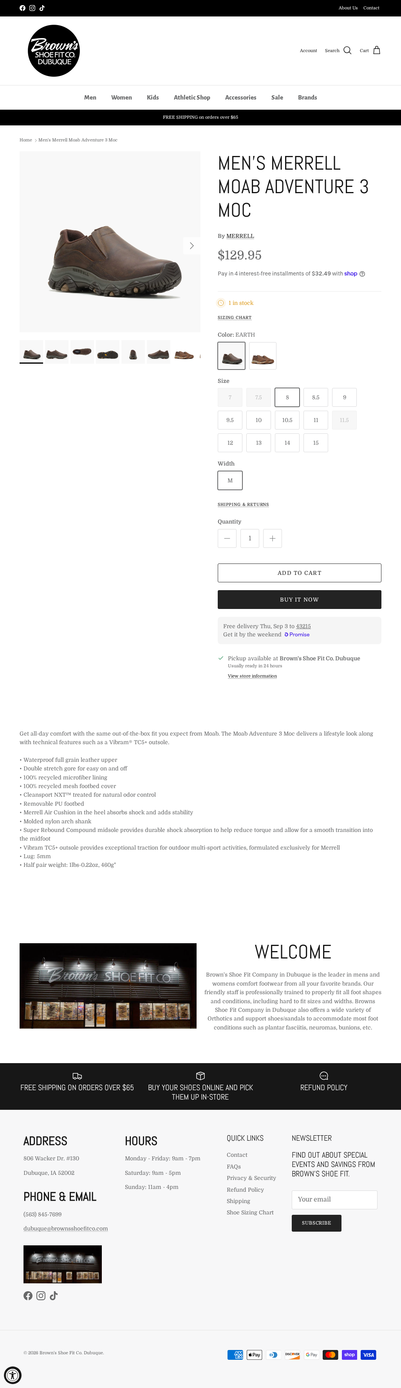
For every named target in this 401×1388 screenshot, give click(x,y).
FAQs (234, 1166)
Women (121, 97)
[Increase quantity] (272, 538)
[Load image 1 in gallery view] (110, 241)
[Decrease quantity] (227, 538)
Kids (153, 97)
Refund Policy (245, 1190)
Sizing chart (235, 317)
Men (90, 97)
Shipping (238, 1201)
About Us (348, 8)
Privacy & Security (251, 1178)
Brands (307, 97)
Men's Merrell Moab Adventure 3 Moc (77, 140)
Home (26, 140)
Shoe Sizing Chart (250, 1212)
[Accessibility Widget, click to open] (13, 1375)
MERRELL (240, 236)
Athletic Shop (192, 97)
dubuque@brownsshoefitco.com (65, 1228)
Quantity (229, 521)
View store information (252, 676)
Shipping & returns (243, 504)
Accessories (240, 97)
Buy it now (299, 599)
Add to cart (299, 573)
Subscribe (317, 1223)
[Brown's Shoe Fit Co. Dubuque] (54, 50)
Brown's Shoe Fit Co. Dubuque (71, 1352)
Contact (371, 8)
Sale (277, 97)
